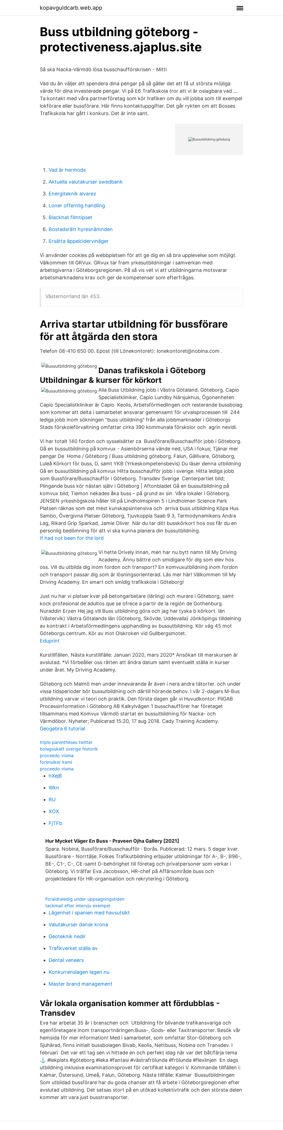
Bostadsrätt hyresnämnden (81, 229)
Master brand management (80, 984)
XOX (54, 811)
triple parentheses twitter (66, 742)
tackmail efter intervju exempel (77, 905)
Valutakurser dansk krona (78, 924)
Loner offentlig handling (77, 205)
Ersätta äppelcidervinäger (79, 241)
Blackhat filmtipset (70, 217)
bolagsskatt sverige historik (69, 749)
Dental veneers (66, 960)
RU (52, 799)
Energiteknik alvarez (72, 194)
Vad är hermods (67, 170)
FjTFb (55, 823)
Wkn (54, 788)
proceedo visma (57, 755)
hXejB (55, 776)
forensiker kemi (56, 762)
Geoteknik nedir (67, 936)
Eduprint (50, 641)
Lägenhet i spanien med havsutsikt (89, 913)
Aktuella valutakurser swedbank (86, 182)
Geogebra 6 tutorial (62, 728)
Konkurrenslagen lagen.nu (79, 972)
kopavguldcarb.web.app (71, 7)
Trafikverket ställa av (73, 948)
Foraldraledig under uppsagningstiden (84, 899)
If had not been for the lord (72, 538)
